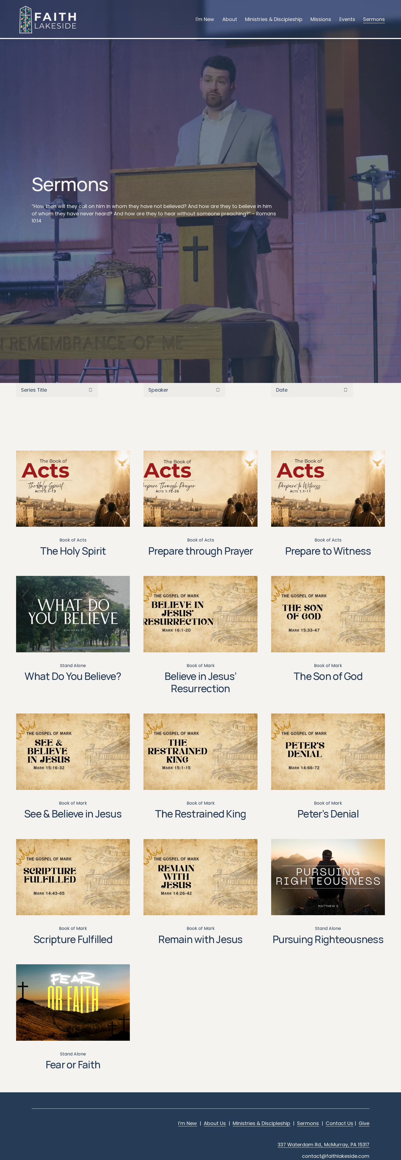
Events (347, 19)
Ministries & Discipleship (274, 19)
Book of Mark (201, 665)
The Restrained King (200, 813)
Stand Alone (73, 665)
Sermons (374, 19)
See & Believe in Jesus (73, 813)
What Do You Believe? (73, 676)
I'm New (205, 19)
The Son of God (328, 676)
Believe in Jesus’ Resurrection (200, 682)
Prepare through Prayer (200, 551)
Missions (320, 19)
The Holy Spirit (73, 551)
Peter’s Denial (328, 813)
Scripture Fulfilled (73, 939)
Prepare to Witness (328, 551)
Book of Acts (72, 540)
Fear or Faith (73, 1064)
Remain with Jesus (200, 939)
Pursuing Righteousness (328, 939)
